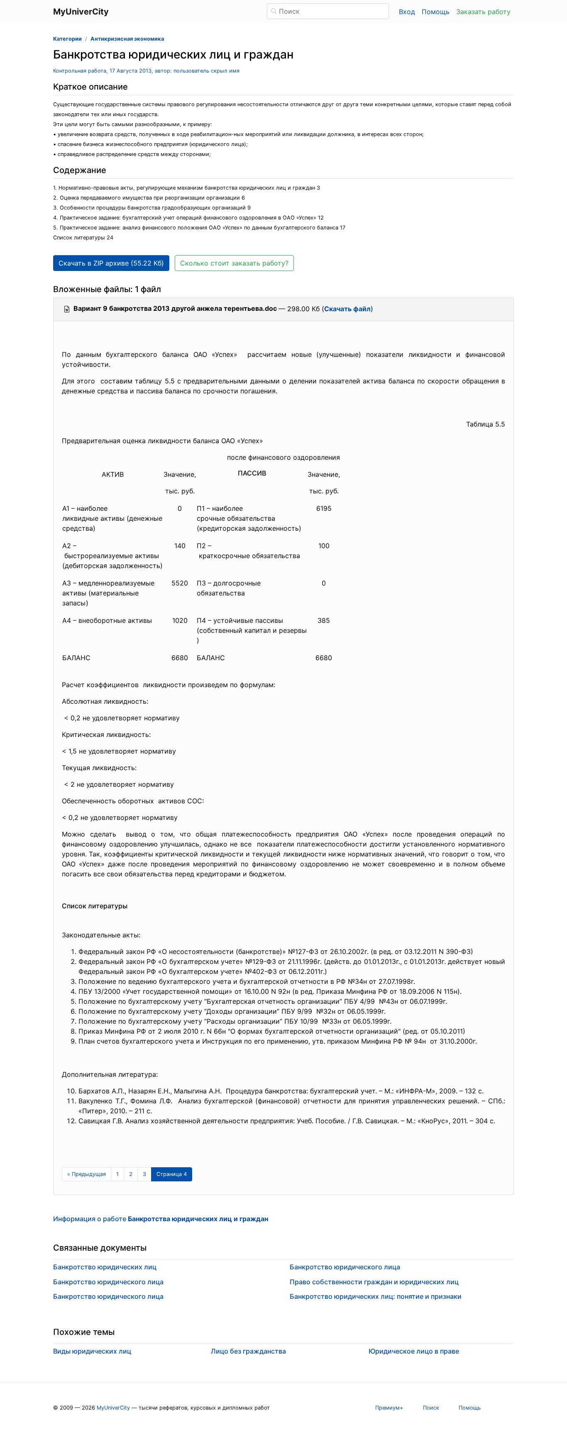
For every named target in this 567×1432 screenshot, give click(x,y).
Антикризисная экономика (127, 39)
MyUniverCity (113, 1408)
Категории (67, 39)
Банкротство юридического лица (108, 1282)
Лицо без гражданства (248, 1351)
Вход (407, 11)
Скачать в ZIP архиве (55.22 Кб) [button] (111, 263)
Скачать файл (347, 309)
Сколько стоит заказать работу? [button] (234, 263)
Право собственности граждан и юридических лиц (374, 1282)
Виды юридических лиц (92, 1351)
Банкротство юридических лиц (104, 1267)
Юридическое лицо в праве (414, 1351)
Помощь (436, 11)
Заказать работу (483, 11)
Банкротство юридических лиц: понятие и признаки (376, 1296)
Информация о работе (160, 1219)
